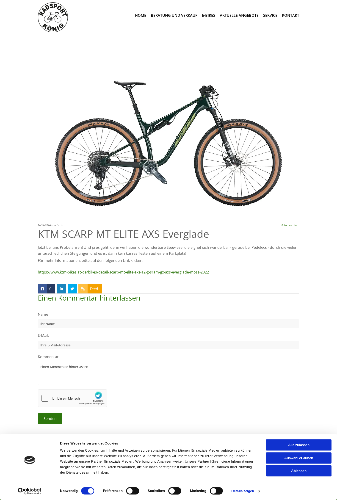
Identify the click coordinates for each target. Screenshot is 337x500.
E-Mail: (43, 335)
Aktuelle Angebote (239, 15)
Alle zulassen (298, 445)
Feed (94, 288)
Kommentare (290, 225)
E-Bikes (208, 15)
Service (270, 15)
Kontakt (290, 15)
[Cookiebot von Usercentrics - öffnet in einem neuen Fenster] (30, 491)
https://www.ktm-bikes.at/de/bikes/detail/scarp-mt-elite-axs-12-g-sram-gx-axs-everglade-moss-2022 (123, 272)
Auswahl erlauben (298, 458)
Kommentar (48, 356)
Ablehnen (299, 471)
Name (43, 314)
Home (140, 15)
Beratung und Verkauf (174, 15)
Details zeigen (242, 491)
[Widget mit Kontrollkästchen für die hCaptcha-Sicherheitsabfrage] (72, 398)
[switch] (132, 490)
